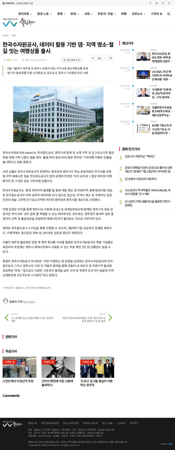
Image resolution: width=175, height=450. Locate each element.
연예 (123, 13)
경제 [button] (60, 13)
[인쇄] (99, 58)
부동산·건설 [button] (106, 13)
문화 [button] (74, 13)
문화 (14, 35)
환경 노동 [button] (43, 13)
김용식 (9, 60)
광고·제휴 (107, 423)
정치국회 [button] (24, 13)
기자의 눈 (157, 13)
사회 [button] (87, 13)
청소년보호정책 (70, 423)
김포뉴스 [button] (138, 13)
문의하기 (134, 423)
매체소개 (32, 423)
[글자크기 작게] (105, 58)
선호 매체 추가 (73, 60)
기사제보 (121, 423)
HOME (6, 35)
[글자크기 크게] (110, 58)
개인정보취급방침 (50, 423)
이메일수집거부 (90, 423)
